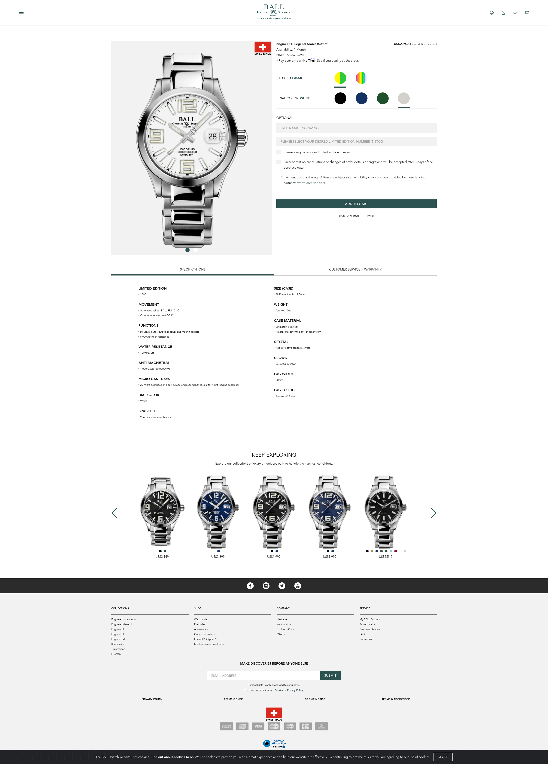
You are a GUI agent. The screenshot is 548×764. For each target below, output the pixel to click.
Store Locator (367, 624)
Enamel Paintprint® (205, 639)
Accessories (201, 629)
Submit (330, 675)
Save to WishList (350, 215)
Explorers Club (285, 629)
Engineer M (118, 639)
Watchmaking (284, 624)
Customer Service (370, 629)
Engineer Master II (121, 624)
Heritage (282, 619)
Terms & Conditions (396, 699)
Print (370, 215)
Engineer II (117, 629)
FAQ (362, 634)
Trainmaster (118, 649)
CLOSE (443, 757)
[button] (187, 250)
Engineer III (117, 634)
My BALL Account (370, 619)
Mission (281, 634)
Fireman (116, 654)
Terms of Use (233, 699)
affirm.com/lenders (311, 183)
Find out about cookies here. (172, 757)
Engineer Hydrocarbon (124, 619)
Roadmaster (118, 644)
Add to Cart (356, 204)
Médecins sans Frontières (208, 644)
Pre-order (199, 624)
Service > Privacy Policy (289, 690)
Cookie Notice (315, 699)
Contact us (366, 639)
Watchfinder (201, 619)
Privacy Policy (152, 699)
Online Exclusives (204, 634)
